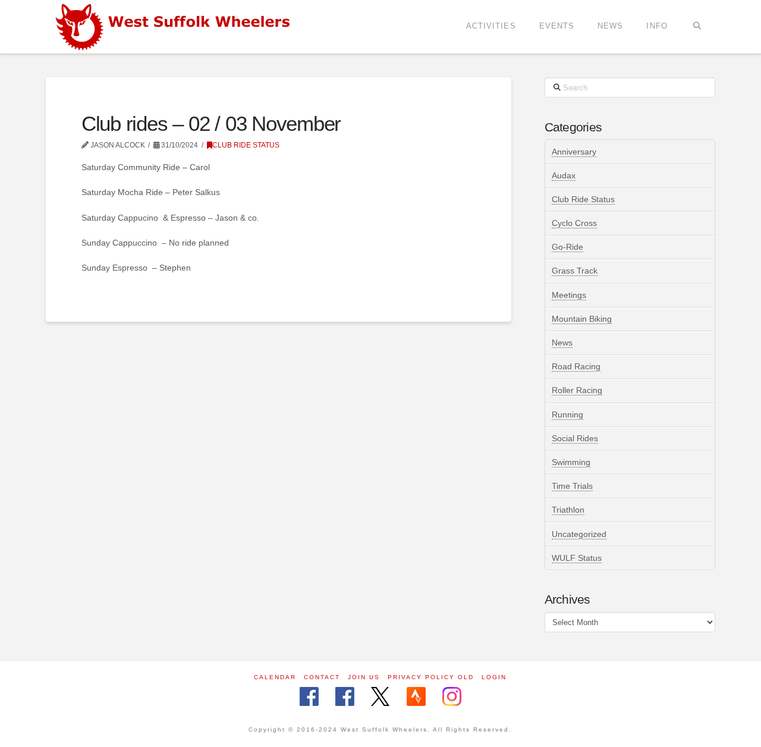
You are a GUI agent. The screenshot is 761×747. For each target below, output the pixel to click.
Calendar (275, 677)
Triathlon (568, 509)
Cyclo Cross (574, 223)
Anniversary (574, 151)
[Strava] (416, 697)
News (562, 342)
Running (567, 414)
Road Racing (576, 366)
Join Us (364, 677)
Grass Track (575, 270)
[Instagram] (451, 697)
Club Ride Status (245, 145)
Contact (322, 677)
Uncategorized (579, 534)
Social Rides (575, 438)
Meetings (569, 295)
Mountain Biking (582, 319)
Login (494, 677)
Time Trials (572, 486)
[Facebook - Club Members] (309, 697)
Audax (564, 175)
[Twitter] (380, 697)
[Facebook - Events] (344, 697)
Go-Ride (567, 247)
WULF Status (577, 558)
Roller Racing (577, 390)
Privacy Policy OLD (431, 677)
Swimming (571, 462)
